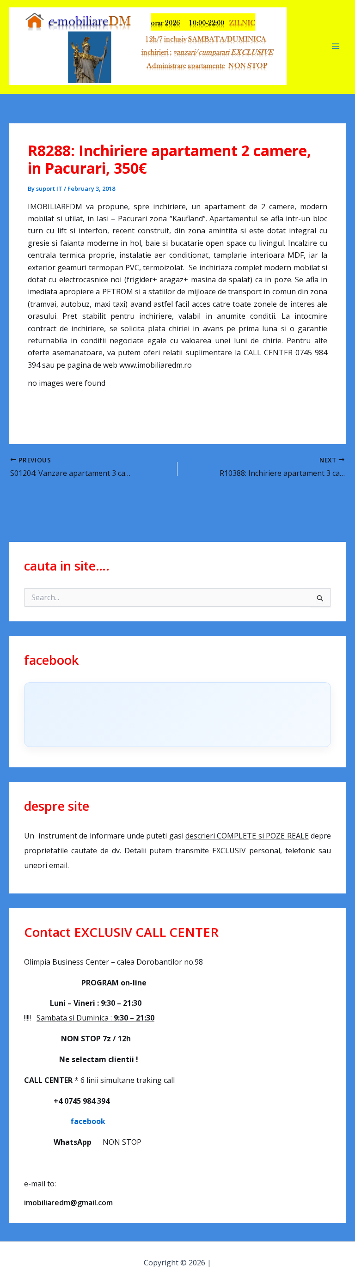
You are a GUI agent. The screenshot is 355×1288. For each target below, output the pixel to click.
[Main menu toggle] (335, 46)
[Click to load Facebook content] (177, 714)
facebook (64, 1121)
